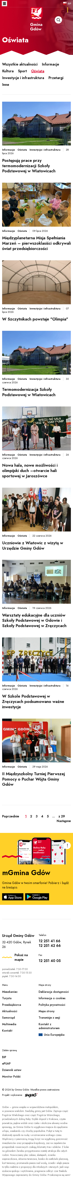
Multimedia (9, 1024)
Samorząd (8, 1018)
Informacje (50, 64)
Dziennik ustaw (11, 1070)
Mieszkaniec (10, 992)
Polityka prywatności (52, 1005)
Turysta (7, 998)
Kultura (8, 71)
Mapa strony (47, 1011)
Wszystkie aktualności (20, 64)
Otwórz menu (4, 3)
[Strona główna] (36, 23)
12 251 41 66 (49, 941)
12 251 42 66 (50, 945)
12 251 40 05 (50, 960)
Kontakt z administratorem (49, 1026)
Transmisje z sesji (49, 1018)
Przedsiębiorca (11, 1005)
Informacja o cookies (52, 998)
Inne (5, 84)
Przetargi (55, 77)
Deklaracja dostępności (54, 992)
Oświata (37, 71)
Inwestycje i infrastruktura (23, 77)
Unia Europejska (54, 1035)
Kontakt (7, 1031)
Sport (22, 71)
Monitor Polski (11, 1077)
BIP (69, 3)
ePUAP (6, 1064)
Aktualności (9, 1011)
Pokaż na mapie (21, 957)
